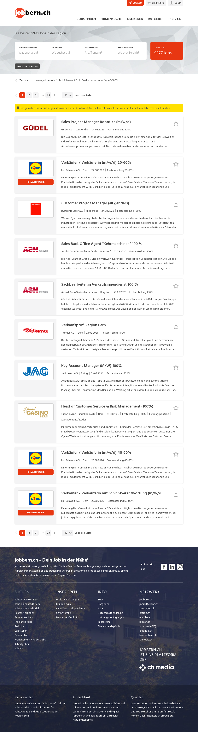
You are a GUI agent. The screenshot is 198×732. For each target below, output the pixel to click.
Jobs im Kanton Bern (26, 599)
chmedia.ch (145, 639)
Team (101, 599)
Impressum (104, 622)
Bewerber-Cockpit (67, 617)
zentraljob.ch (146, 608)
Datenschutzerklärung (110, 613)
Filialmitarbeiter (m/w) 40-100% (100, 80)
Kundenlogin (63, 604)
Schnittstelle (63, 613)
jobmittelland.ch (148, 604)
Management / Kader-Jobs (30, 639)
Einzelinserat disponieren (70, 608)
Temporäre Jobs (24, 617)
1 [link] (22, 95)
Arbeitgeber (22, 644)
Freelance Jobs (23, 622)
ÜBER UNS (175, 19)
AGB (100, 608)
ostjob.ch (144, 613)
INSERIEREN (134, 19)
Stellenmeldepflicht (109, 626)
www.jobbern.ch (45, 80)
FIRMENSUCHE (111, 19)
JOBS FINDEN (86, 19)
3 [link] (35, 95)
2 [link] (29, 95)
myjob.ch (144, 617)
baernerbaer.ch (148, 635)
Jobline (19, 648)
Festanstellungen (24, 613)
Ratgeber (103, 604)
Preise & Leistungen (67, 599)
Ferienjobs (21, 635)
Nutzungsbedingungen (111, 617)
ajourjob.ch (145, 630)
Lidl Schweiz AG (68, 80)
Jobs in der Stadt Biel (27, 608)
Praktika (19, 626)
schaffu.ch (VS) (147, 626)
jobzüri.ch (144, 622)
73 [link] (48, 95)
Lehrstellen (21, 630)
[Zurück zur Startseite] (156, 670)
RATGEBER (156, 19)
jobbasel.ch (145, 599)
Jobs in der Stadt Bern (27, 604)
